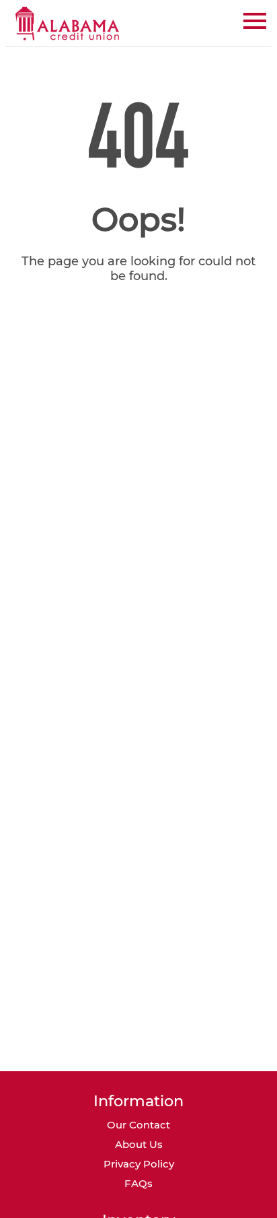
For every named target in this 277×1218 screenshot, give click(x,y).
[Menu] (254, 18)
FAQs (138, 1183)
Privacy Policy (139, 1163)
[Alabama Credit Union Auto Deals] (67, 23)
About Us (139, 1144)
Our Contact (138, 1124)
